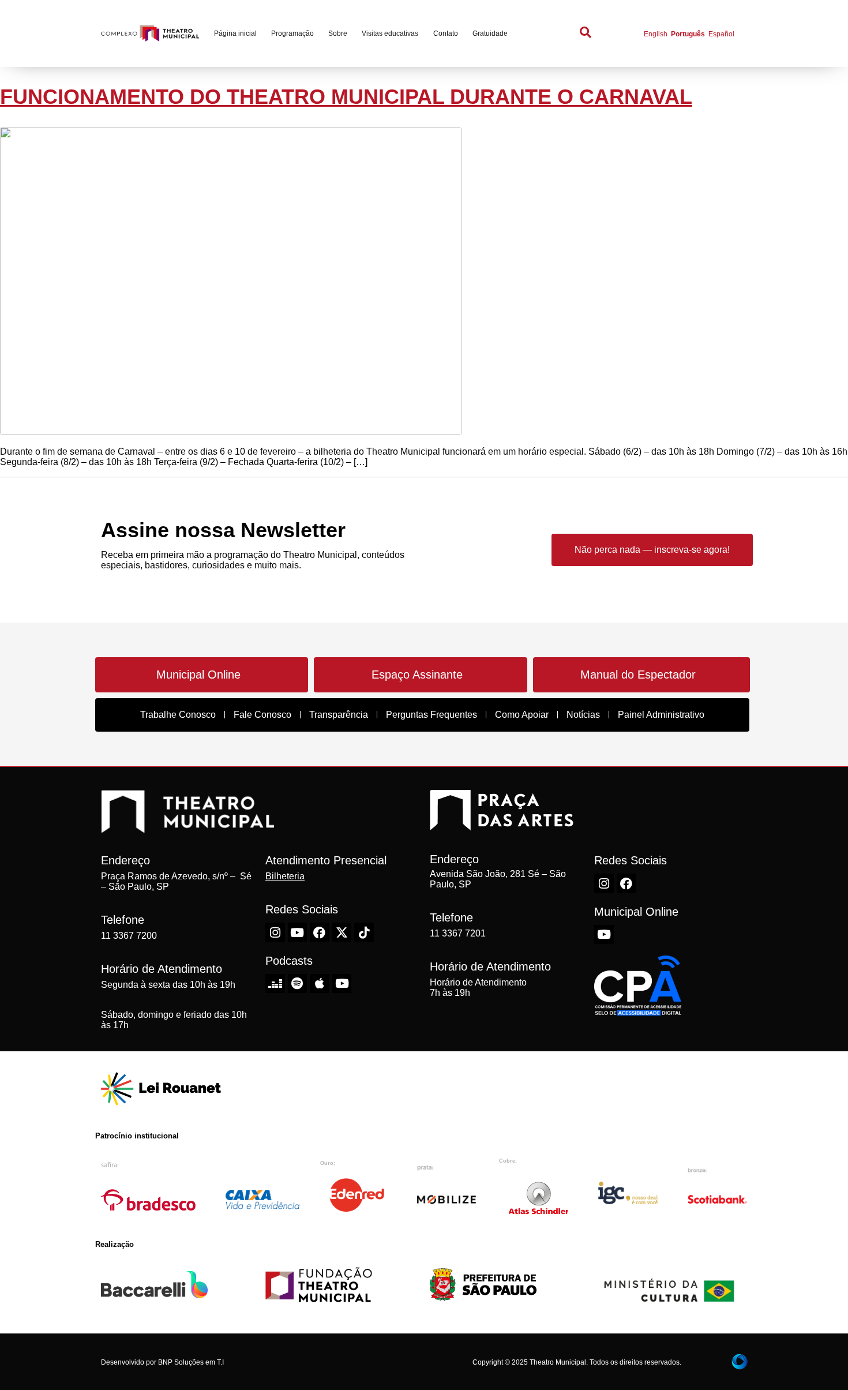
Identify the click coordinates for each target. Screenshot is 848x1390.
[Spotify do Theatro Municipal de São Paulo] (297, 984)
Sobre (337, 33)
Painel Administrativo (661, 715)
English (655, 34)
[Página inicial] (150, 33)
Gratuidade (490, 33)
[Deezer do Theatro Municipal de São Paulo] (275, 984)
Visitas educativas (390, 33)
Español (721, 34)
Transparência (338, 715)
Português (688, 34)
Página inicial (235, 33)
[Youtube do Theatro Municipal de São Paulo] (297, 932)
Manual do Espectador (638, 674)
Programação (292, 33)
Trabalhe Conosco (178, 715)
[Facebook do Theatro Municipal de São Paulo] (319, 932)
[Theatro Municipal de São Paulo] (187, 826)
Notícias (583, 715)
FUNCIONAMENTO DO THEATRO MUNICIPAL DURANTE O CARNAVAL (346, 96)
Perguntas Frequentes (431, 715)
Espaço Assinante (417, 674)
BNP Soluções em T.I (191, 1362)
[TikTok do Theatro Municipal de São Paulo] (364, 932)
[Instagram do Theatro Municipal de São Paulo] (275, 932)
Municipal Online (198, 674)
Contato (445, 33)
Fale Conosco (262, 715)
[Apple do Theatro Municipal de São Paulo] (319, 984)
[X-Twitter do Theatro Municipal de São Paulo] (342, 932)
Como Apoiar (522, 715)
